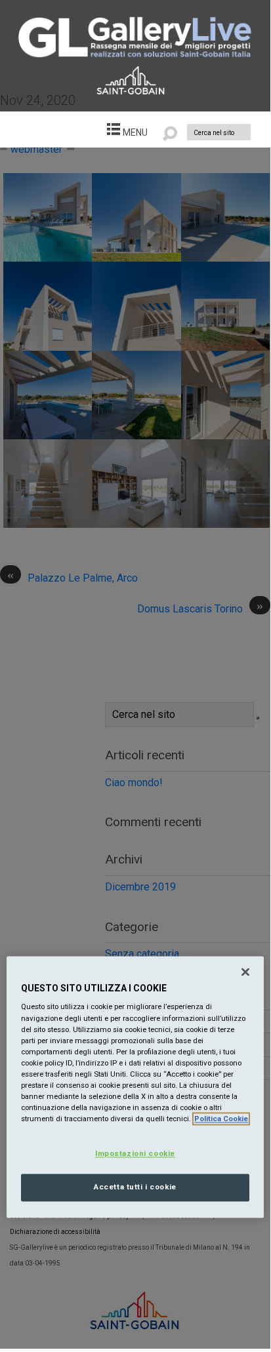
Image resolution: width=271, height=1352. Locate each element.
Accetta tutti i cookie (135, 1187)
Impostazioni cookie (135, 1154)
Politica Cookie (221, 1119)
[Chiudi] (245, 971)
